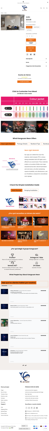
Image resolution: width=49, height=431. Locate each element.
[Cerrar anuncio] (47, 2)
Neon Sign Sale (28, 394)
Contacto (3, 398)
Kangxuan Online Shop (11, 426)
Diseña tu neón (4, 396)
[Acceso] (44, 8)
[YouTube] (37, 408)
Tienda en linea (4, 394)
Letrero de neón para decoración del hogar (34, 392)
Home (2, 13)
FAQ (2, 407)
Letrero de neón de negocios (31, 390)
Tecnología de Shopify (5, 427)
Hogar (2, 390)
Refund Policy (4, 411)
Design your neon (31, 49)
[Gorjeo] (31, 54)
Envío (27, 21)
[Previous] (3, 22)
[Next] (22, 22)
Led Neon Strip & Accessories (31, 400)
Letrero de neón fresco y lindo (31, 396)
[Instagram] (29, 408)
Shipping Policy (4, 409)
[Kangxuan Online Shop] (24, 8)
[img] (4, 285)
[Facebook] (27, 54)
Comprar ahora (31, 43)
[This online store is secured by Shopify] (11, 428)
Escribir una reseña (24, 81)
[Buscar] (41, 8)
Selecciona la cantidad (31, 33)
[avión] (12, 22)
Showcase (3, 402)
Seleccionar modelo (30, 24)
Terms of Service (4, 415)
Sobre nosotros (4, 400)
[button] (1, 8)
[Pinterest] (34, 54)
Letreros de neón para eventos (31, 398)
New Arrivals (4, 392)
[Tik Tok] (34, 408)
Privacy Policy (4, 413)
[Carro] (46, 8)
